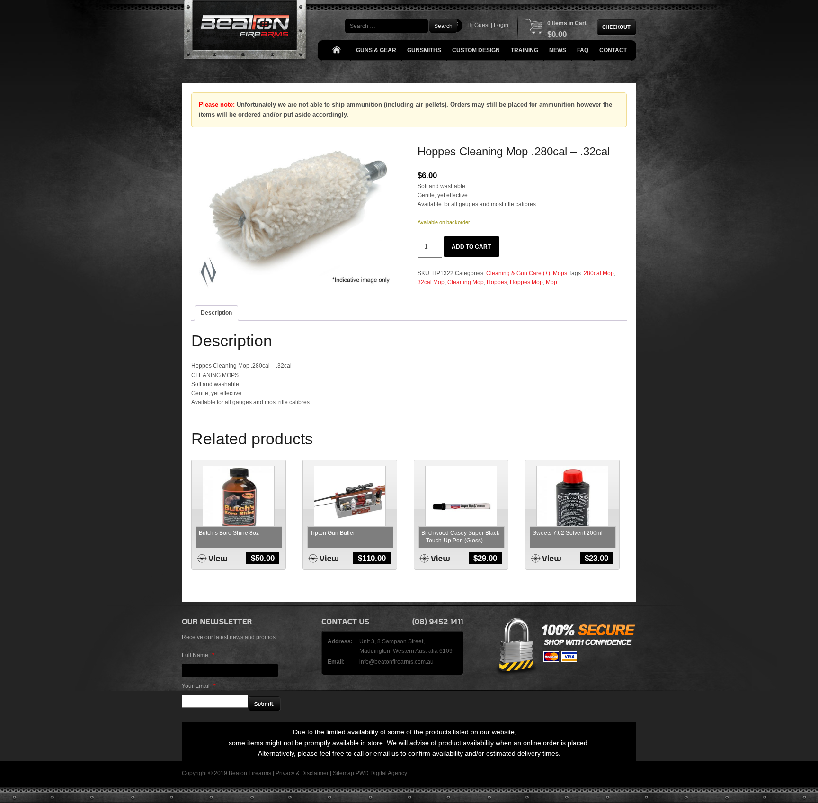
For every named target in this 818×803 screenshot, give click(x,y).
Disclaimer (315, 773)
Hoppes (497, 282)
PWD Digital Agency (381, 773)
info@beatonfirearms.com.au (396, 662)
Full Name (198, 655)
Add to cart (471, 247)
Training (524, 50)
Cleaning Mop (465, 282)
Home (336, 50)
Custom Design (476, 50)
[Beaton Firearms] (246, 32)
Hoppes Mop (526, 282)
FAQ (582, 50)
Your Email (199, 686)
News (557, 50)
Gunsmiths (424, 50)
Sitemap (343, 773)
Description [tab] (216, 312)
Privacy (285, 773)
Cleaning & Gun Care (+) (518, 273)
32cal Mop (431, 282)
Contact (613, 50)
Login (501, 25)
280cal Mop (599, 273)
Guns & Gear (376, 50)
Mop (551, 282)
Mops (560, 273)
